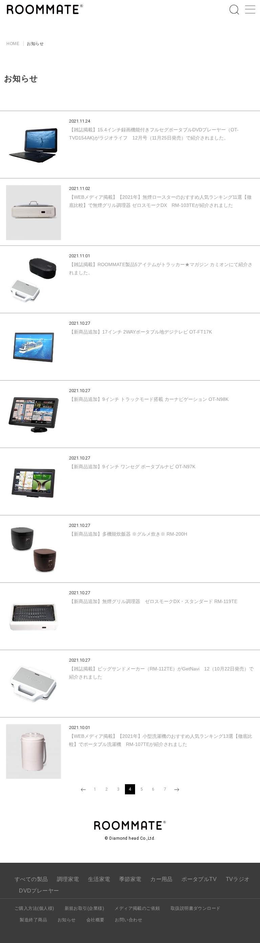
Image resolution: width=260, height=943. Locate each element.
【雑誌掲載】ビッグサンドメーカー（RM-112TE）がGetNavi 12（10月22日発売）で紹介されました (161, 673)
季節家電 (130, 879)
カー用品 (161, 879)
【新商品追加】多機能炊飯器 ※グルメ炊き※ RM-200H (128, 534)
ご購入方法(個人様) (34, 908)
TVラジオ (238, 879)
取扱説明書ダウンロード (196, 908)
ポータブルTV (199, 879)
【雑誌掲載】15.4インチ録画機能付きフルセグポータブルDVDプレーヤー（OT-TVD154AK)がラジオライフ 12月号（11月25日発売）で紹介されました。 (154, 134)
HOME (12, 43)
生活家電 (99, 879)
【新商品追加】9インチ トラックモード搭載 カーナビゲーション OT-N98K (149, 399)
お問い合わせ (128, 919)
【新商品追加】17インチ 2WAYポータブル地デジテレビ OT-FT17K (140, 332)
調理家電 (68, 879)
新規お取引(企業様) (84, 908)
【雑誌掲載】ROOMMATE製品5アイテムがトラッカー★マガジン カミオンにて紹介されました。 (161, 268)
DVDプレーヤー (39, 891)
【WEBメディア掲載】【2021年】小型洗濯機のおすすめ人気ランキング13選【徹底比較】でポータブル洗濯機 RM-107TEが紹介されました (160, 740)
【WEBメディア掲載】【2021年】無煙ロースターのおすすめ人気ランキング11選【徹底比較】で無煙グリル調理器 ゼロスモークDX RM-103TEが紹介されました (160, 201)
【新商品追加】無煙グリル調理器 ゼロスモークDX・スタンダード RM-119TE (153, 601)
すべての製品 (31, 879)
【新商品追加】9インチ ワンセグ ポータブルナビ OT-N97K (132, 466)
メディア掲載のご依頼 (137, 908)
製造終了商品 (33, 919)
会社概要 (95, 919)
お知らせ (67, 919)
